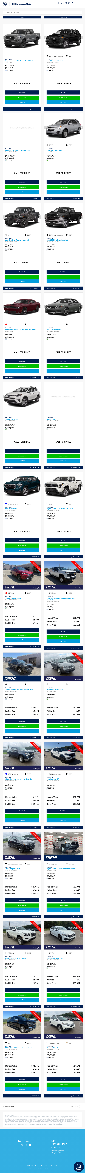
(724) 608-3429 (65, 3)
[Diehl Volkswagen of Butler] (5, 4)
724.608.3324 (35, 109)
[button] (40, 38)
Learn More (22, 102)
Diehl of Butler (9, 109)
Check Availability (22, 97)
